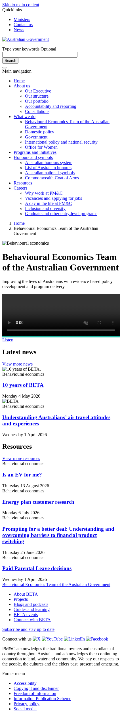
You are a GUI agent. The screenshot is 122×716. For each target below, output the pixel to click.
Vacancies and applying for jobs (53, 198)
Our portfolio (37, 101)
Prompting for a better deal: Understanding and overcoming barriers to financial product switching (58, 535)
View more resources (21, 458)
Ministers (22, 19)
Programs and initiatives (35, 152)
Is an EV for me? (22, 475)
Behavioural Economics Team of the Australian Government (56, 584)
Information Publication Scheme (42, 698)
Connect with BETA (32, 619)
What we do (24, 116)
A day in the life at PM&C (48, 203)
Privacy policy (26, 703)
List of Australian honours (48, 167)
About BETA (26, 594)
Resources (23, 182)
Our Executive (38, 91)
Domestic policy (39, 131)
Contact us (23, 24)
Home (19, 80)
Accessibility (25, 683)
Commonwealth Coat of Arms (52, 177)
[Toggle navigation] (4, 67)
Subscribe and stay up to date (28, 629)
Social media (25, 708)
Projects (21, 599)
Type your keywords (29, 49)
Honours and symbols (33, 157)
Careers (20, 188)
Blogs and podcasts (31, 604)
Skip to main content (20, 4)
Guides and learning (32, 609)
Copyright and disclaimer (36, 688)
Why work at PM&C (44, 193)
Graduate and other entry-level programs (61, 213)
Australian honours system (48, 162)
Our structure (37, 96)
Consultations (37, 111)
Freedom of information (35, 693)
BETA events (26, 614)
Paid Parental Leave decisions (36, 568)
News (19, 29)
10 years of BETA (23, 385)
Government (36, 137)
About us (22, 85)
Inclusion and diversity (45, 208)
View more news (17, 364)
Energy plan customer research (38, 502)
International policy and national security (61, 142)
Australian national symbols (50, 172)
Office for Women (41, 147)
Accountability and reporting (50, 106)
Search (10, 60)
